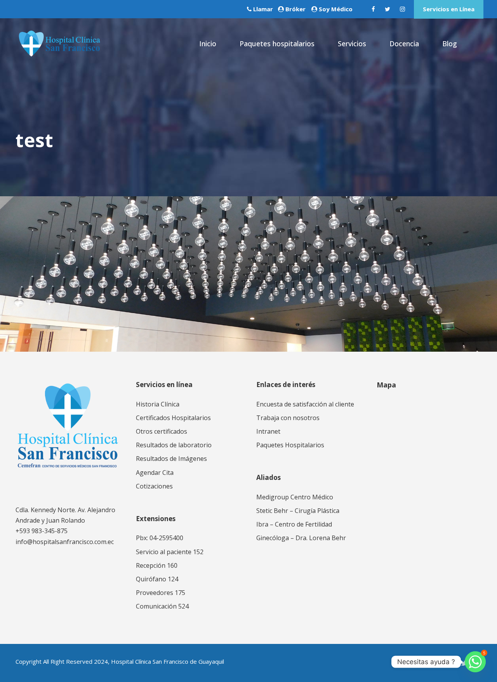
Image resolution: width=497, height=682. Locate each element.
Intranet (268, 431)
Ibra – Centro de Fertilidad (294, 524)
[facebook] (373, 9)
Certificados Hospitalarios (173, 417)
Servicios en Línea (448, 9)
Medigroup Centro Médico (294, 497)
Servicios (352, 43)
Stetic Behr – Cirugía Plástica (297, 510)
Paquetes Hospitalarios (290, 445)
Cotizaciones (154, 486)
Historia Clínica (157, 404)
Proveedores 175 (160, 592)
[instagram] (402, 9)
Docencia (404, 43)
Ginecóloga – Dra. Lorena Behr (301, 538)
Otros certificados (161, 431)
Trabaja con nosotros (288, 417)
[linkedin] (450, 663)
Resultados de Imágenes (171, 458)
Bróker (295, 9)
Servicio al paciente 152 (169, 552)
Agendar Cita (155, 472)
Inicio (207, 43)
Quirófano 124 (157, 579)
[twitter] (387, 9)
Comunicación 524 (162, 606)
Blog (449, 43)
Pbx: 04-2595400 (159, 538)
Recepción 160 (156, 565)
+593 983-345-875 (42, 531)
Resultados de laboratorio (174, 445)
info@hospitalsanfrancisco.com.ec (65, 541)
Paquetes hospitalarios (277, 43)
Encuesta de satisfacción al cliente (305, 404)
